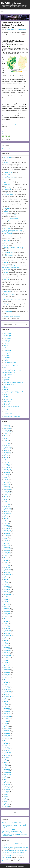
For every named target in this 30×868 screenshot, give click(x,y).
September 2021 (7, 513)
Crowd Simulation (8, 193)
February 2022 (7, 504)
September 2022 (7, 493)
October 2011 (7, 715)
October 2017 (7, 593)
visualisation (18, 834)
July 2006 (6, 799)
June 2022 (6, 498)
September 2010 (7, 737)
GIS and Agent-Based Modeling (11, 220)
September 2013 (7, 676)
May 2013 (6, 682)
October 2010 (7, 735)
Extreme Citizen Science (20, 828)
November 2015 (7, 632)
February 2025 (7, 443)
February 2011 (7, 728)
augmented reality (20, 824)
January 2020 (7, 547)
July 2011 (6, 720)
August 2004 (7, 803)
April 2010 (6, 745)
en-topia (6, 211)
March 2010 (6, 747)
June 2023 (6, 477)
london (4, 831)
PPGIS (13, 832)
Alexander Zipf (5, 46)
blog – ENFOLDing (8, 184)
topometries (6, 304)
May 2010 (6, 743)
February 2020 (7, 545)
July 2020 (6, 537)
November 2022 (7, 489)
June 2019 (6, 559)
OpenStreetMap (5, 832)
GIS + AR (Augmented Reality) (11, 218)
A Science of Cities (8, 172)
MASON (11, 831)
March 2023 (6, 482)
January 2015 (7, 648)
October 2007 (7, 787)
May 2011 (6, 723)
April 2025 (6, 440)
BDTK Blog (6, 182)
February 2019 (7, 565)
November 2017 (7, 591)
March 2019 (6, 564)
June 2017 (6, 599)
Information (17, 830)
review (16, 832)
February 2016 (7, 626)
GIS (7, 830)
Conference (11, 827)
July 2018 (6, 577)
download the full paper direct (11, 124)
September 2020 (7, 533)
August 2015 (6, 637)
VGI (13, 834)
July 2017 (6, 598)
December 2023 (7, 467)
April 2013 (6, 684)
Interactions (22, 830)
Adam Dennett (7, 174)
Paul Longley (6, 242)
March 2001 (6, 804)
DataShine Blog (7, 198)
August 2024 (6, 454)
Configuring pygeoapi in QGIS (11, 843)
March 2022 (6, 503)
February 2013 (7, 687)
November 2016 (7, 611)
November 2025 (7, 428)
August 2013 (6, 677)
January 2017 (7, 608)
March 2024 (6, 462)
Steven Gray (6, 298)
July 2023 (6, 476)
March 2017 (6, 604)
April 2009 (6, 765)
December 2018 (7, 569)
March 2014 (6, 665)
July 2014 (6, 659)
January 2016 (7, 628)
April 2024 (6, 460)
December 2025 (7, 426)
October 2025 (7, 430)
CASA (13, 825)
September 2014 (7, 655)
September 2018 (7, 574)
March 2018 (6, 584)
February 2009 (7, 769)
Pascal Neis (4, 44)
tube (8, 834)
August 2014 (6, 657)
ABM (3, 822)
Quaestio (6, 259)
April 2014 (6, 664)
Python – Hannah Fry (8, 255)
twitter (10, 834)
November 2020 (7, 530)
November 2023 (7, 469)
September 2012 (7, 696)
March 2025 (6, 442)
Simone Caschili (7, 269)
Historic (10, 830)
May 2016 (6, 621)
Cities (15, 825)
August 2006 (7, 798)
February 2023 (7, 484)
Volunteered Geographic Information (12, 316)
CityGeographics (7, 189)
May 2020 (6, 540)
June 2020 (6, 538)
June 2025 (6, 437)
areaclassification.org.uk (9, 177)
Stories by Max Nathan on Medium (12, 299)
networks (19, 831)
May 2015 (6, 642)
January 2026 (7, 425)
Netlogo (15, 831)
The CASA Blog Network (11, 3)
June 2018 (6, 579)
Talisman (6, 303)
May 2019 (6, 560)
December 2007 (7, 786)
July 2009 (6, 760)
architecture (12, 824)
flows (26, 828)
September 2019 (7, 554)
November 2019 (7, 550)
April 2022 (6, 501)
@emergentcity (7, 162)
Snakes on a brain (8, 287)
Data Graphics (23, 826)
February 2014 (7, 667)
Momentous (21, 866)
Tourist (6, 834)
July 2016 (6, 618)
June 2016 (6, 620)
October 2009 (7, 755)
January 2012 (7, 710)
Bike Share (7, 825)
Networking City (7, 157)
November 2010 (7, 733)
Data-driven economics (9, 194)
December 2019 (7, 549)
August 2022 (6, 494)
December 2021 (7, 508)
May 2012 (6, 703)
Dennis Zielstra (15, 44)
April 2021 (6, 521)
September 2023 (7, 472)
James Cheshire (7, 228)
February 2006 (7, 801)
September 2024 (7, 452)
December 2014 (7, 650)
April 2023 (6, 481)
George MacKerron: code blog (10, 215)
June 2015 (6, 640)
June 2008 (6, 779)
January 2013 (7, 689)
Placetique (6, 245)
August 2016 (6, 616)
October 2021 (7, 511)
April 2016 (6, 623)
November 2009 (7, 754)
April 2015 (6, 643)
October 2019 (7, 552)
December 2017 (7, 589)
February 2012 (7, 708)
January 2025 (7, 445)
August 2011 (6, 718)
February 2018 (7, 586)
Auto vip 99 (6, 181)
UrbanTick (6, 315)
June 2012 (6, 701)
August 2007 (7, 791)
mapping (8, 831)
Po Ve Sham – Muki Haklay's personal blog (13, 247)
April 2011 (6, 725)
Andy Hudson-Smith (22, 29)
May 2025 (6, 438)
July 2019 (6, 557)
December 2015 (7, 630)
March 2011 (6, 726)
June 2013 (6, 681)
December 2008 (7, 772)
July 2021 (6, 516)
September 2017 (7, 594)
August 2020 (7, 535)
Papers (10, 832)
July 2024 (6, 455)
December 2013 (7, 671)
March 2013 (6, 686)
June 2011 (6, 721)
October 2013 (7, 674)
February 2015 (7, 647)
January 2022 (7, 506)
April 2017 (6, 603)
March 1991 (6, 806)
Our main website (6, 148)
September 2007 (7, 789)
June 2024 (6, 457)
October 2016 (7, 613)
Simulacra (6, 272)
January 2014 (7, 669)
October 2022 (7, 491)
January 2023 (7, 486)
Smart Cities (6, 279)
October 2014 (7, 654)
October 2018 (7, 572)
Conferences (16, 827)
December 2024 (7, 447)
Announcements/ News (6, 824)
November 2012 (7, 693)
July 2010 (6, 740)
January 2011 (6, 730)
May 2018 (6, 581)
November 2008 (7, 774)
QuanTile (6, 262)
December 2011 (7, 711)
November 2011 (7, 713)
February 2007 (7, 796)
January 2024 (7, 465)
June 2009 (6, 762)
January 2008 (7, 784)
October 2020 (7, 532)
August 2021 (6, 515)
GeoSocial (4, 830)
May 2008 (6, 781)
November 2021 (7, 510)
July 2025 (6, 435)
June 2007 (6, 793)
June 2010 (6, 742)
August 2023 (7, 474)
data (20, 827)
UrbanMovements (8, 311)
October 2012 (7, 694)
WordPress (13, 866)
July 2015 (6, 638)
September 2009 (8, 757)
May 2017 (6, 601)
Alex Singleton (7, 176)
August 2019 (6, 555)
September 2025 (7, 432)
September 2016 (7, 615)
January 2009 (7, 771)
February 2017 (7, 606)
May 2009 (6, 764)
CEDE (5, 187)
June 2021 (6, 518)
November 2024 (7, 449)
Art (15, 824)
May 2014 (6, 662)
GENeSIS (6, 213)
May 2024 (6, 459)
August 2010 (6, 738)
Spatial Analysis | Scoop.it (9, 294)
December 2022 (7, 487)
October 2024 (7, 450)
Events (14, 828)
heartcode (6, 226)
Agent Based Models (17, 822)
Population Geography (9, 252)
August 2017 (6, 596)
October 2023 (7, 471)
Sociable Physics (7, 291)
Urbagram (6, 310)
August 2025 (6, 433)
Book (10, 825)
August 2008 (7, 776)
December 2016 (7, 610)
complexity (5, 827)
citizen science (21, 825)
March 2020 (6, 543)
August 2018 (6, 576)
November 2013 (7, 672)
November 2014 (7, 652)
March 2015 (6, 645)
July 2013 (6, 679)
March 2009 (6, 767)
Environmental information (7, 828)
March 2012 (6, 706)
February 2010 (7, 748)
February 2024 (7, 464)
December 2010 (7, 732)
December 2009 (7, 752)
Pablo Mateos (7, 240)
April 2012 (6, 704)
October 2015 (7, 633)
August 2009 (7, 759)
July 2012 (6, 699)
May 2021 (6, 520)
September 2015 (7, 635)
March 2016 (6, 625)
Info (13, 829)
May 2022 (6, 499)
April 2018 (6, 582)
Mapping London (8, 233)
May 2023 (6, 479)
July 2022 (6, 496)
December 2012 (7, 691)
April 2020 (6, 542)
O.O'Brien (6, 237)
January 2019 (7, 567)
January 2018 (7, 587)
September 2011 (7, 716)
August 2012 (6, 698)
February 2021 (7, 525)
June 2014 (6, 660)
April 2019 (6, 562)
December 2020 (7, 528)
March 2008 (6, 782)
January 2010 (7, 750)
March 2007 (6, 794)
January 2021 (7, 526)
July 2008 (6, 777)
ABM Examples (8, 822)
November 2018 (7, 571)
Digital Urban (7, 208)
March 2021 (6, 523)
